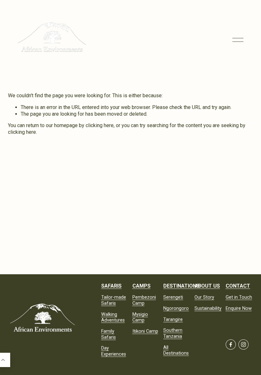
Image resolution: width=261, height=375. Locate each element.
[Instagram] (243, 344)
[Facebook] (231, 344)
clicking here (100, 125)
